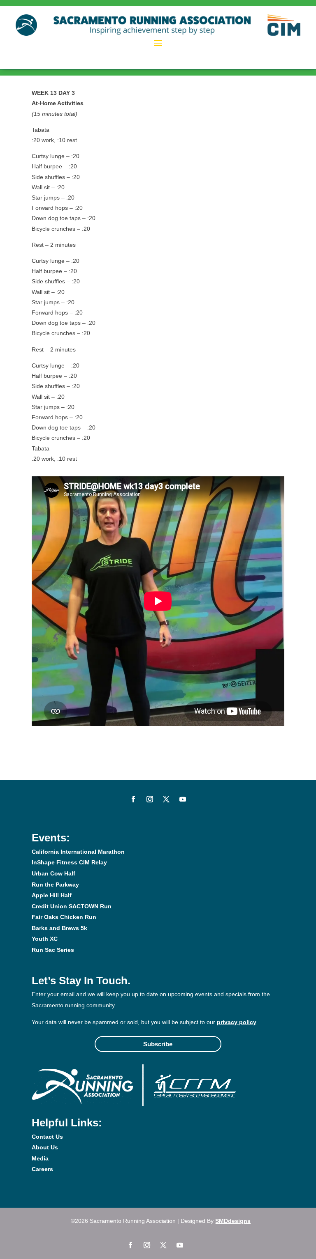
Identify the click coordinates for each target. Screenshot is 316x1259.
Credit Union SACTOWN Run (72, 906)
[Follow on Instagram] (149, 799)
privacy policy (236, 1022)
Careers (42, 1169)
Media (40, 1158)
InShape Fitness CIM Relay (69, 862)
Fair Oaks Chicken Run (64, 917)
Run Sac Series (53, 950)
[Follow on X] (166, 799)
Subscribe (157, 1044)
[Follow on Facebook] (133, 799)
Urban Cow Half (53, 873)
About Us (45, 1147)
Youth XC (45, 938)
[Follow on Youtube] (182, 799)
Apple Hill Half (52, 895)
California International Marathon (78, 851)
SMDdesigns (233, 1221)
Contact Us (47, 1136)
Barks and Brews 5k (59, 928)
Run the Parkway (55, 884)
